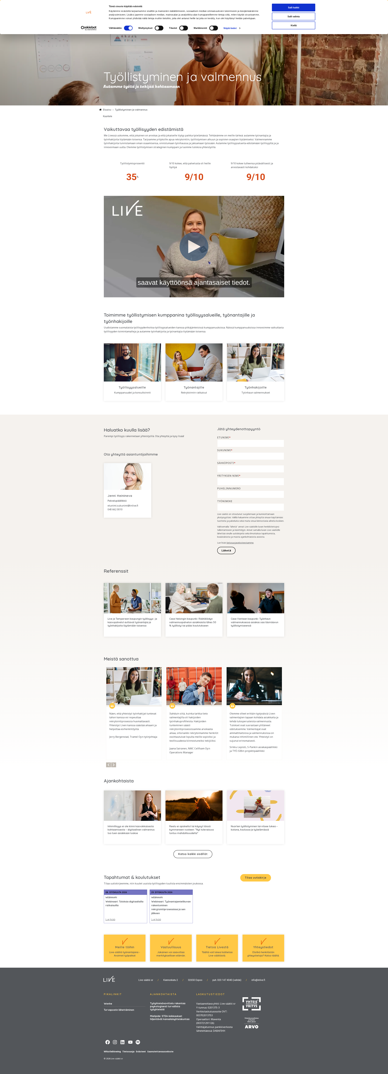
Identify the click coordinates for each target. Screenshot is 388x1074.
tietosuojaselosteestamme (240, 542)
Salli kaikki (293, 7)
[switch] (159, 28)
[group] (134, 713)
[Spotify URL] (138, 1041)
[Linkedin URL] (123, 1041)
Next (113, 764)
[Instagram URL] (115, 1041)
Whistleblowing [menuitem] (112, 1051)
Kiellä (294, 25)
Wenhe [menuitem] (108, 1003)
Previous (108, 764)
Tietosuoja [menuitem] (128, 1051)
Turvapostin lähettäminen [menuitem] (119, 1009)
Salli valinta (294, 16)
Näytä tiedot (230, 28)
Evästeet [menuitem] (141, 1051)
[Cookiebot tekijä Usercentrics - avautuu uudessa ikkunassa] (88, 28)
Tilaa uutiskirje (255, 877)
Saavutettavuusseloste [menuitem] (160, 1051)
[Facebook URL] (108, 1041)
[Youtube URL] (130, 1041)
